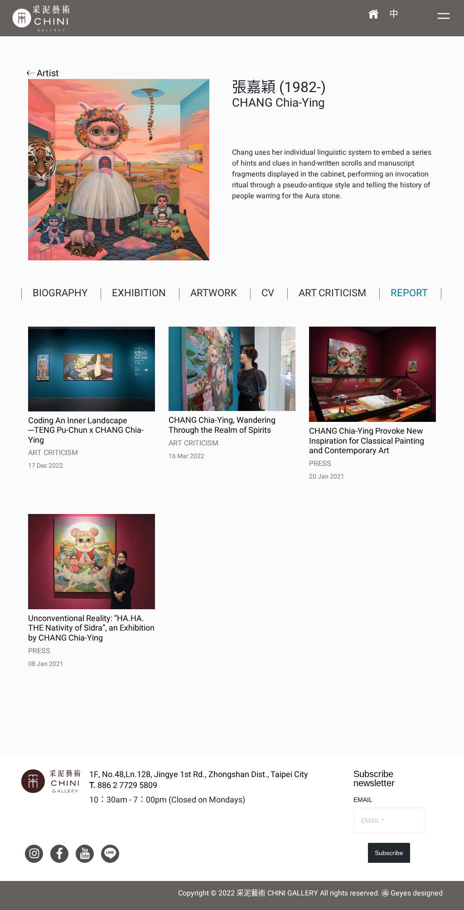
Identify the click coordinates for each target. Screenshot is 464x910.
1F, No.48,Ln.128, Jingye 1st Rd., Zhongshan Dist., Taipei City (198, 774)
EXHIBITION (139, 293)
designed (428, 893)
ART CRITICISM (332, 293)
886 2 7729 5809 (127, 785)
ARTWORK (213, 293)
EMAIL (362, 800)
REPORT (409, 293)
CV (267, 293)
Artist (46, 73)
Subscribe (389, 852)
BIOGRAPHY (60, 293)
